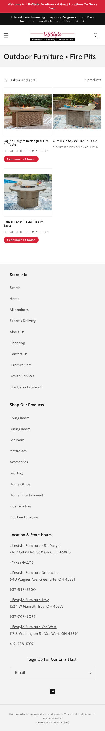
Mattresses (18, 451)
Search (15, 288)
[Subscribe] (89, 672)
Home (14, 299)
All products (19, 309)
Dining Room (20, 429)
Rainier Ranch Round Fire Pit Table (24, 223)
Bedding (16, 473)
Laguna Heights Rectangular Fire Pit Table (26, 143)
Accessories (19, 462)
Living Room (20, 418)
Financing (17, 343)
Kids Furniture (20, 506)
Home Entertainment (26, 495)
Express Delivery (23, 320)
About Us (17, 332)
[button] (6, 35)
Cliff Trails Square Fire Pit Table (75, 141)
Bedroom (17, 440)
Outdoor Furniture (24, 517)
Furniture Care (21, 365)
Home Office (20, 484)
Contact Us (19, 354)
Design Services (22, 376)
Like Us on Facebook (26, 387)
